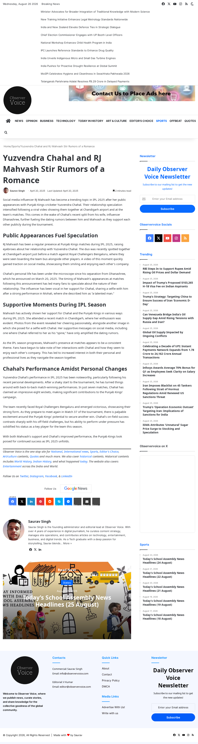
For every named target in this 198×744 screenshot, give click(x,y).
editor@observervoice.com (75, 686)
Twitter (24, 476)
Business (46, 120)
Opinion (31, 120)
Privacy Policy (111, 680)
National (56, 451)
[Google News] (75, 488)
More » (67, 543)
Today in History (90, 120)
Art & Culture (116, 120)
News (19, 120)
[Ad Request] (132, 100)
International (72, 451)
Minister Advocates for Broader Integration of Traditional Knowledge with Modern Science (95, 11)
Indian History (42, 461)
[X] (35, 549)
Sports (161, 120)
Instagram (37, 476)
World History (23, 461)
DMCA (106, 686)
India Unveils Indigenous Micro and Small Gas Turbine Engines (78, 58)
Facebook (51, 476)
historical (86, 456)
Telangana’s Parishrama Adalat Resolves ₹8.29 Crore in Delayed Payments (85, 81)
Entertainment (12, 466)
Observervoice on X (154, 446)
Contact (107, 674)
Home (7, 146)
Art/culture (10, 456)
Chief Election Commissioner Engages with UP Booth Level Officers (81, 34)
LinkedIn (66, 476)
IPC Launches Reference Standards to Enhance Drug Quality (77, 50)
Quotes (190, 120)
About (105, 668)
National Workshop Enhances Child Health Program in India (76, 42)
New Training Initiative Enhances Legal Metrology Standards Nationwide (84, 19)
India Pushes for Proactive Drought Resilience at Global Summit (79, 65)
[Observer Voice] (17, 100)
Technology (65, 120)
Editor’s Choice (141, 120)
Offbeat (176, 120)
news (85, 451)
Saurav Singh (17, 190)
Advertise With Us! (113, 707)
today (83, 461)
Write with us (110, 713)
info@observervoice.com (74, 673)
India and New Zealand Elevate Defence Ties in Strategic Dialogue (80, 27)
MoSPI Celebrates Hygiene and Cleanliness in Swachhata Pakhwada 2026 (85, 73)
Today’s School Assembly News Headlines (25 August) (67, 600)
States (67, 582)
